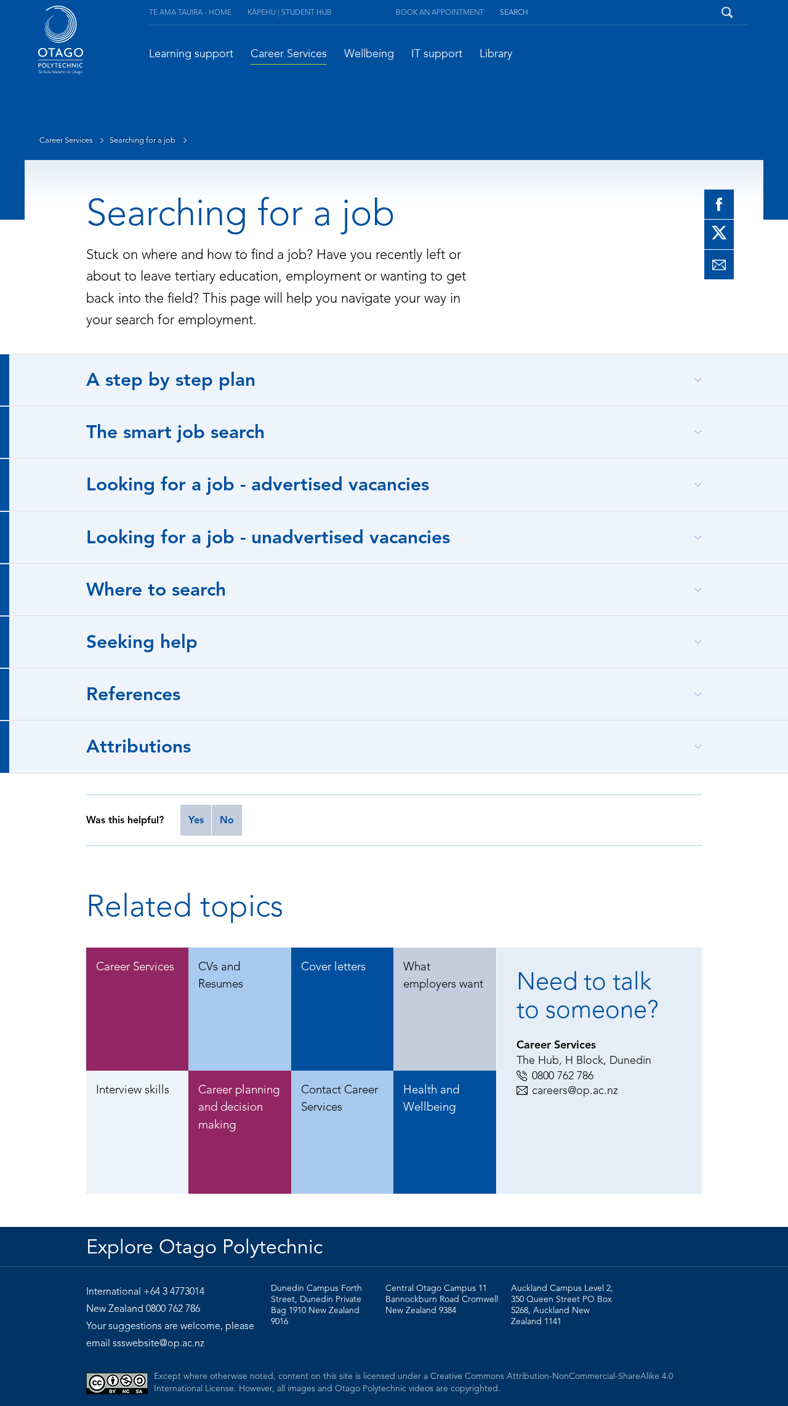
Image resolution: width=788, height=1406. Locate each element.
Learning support (191, 53)
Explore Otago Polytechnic (204, 1246)
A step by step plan (170, 379)
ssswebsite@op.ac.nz (158, 1343)
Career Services (289, 53)
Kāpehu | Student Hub (289, 12)
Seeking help (142, 641)
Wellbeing (369, 53)
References (133, 694)
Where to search (156, 589)
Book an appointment (440, 12)
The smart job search (175, 432)
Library (496, 53)
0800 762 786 (562, 1075)
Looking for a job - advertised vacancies (257, 484)
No (227, 820)
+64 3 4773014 (173, 1291)
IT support (436, 53)
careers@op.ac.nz (575, 1090)
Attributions (138, 746)
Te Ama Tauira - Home (190, 12)
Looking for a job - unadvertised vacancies (268, 537)
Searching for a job (143, 140)
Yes (196, 820)
